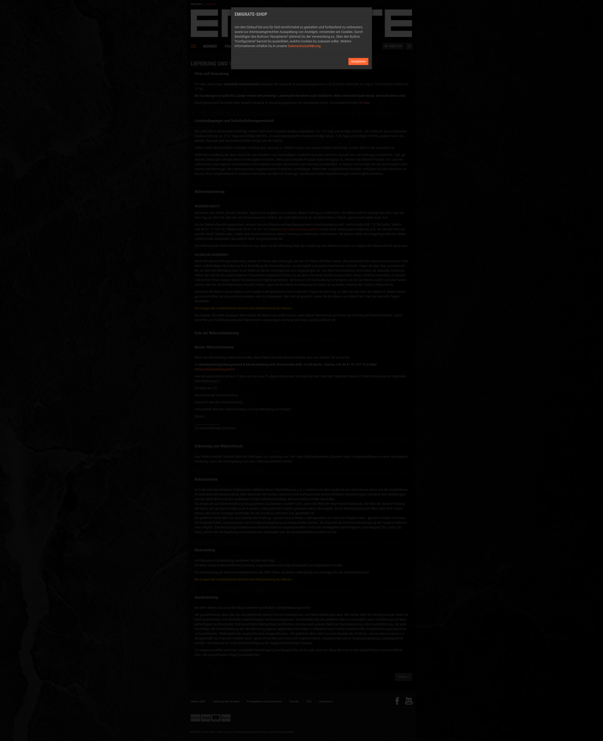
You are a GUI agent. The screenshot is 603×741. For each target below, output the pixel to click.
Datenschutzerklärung (304, 46)
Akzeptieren (358, 61)
